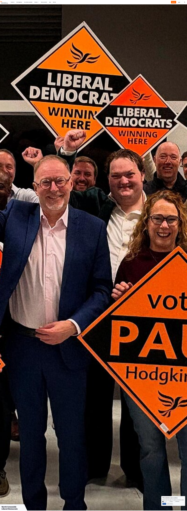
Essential (165, 501)
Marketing (177, 501)
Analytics (171, 501)
